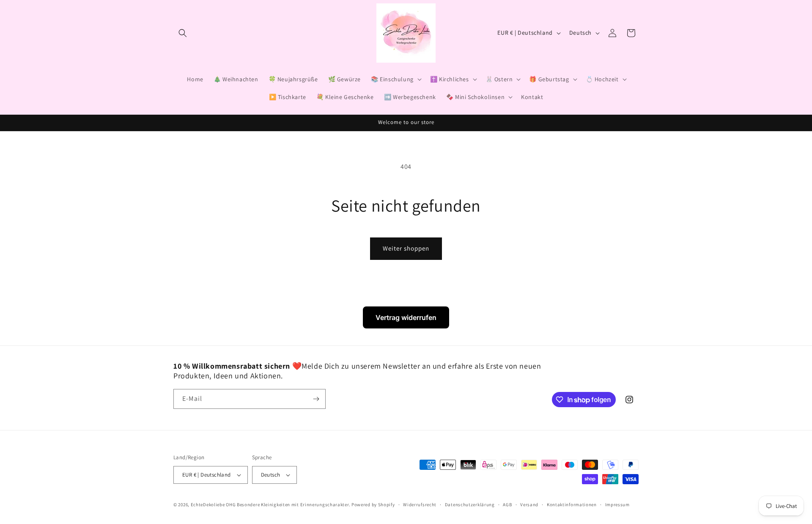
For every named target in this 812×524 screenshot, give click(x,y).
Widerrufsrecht (419, 504)
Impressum (617, 504)
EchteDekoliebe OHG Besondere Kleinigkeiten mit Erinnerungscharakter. (271, 504)
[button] (182, 33)
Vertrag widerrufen (406, 317)
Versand (529, 504)
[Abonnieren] (316, 399)
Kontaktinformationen (572, 504)
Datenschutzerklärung (470, 504)
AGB (507, 504)
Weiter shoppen (406, 248)
